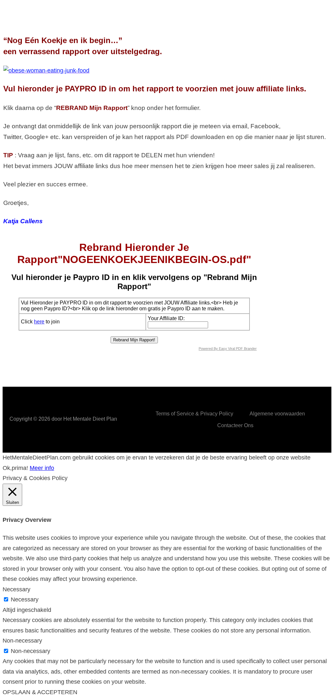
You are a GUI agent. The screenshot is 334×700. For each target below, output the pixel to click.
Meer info (42, 468)
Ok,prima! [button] (15, 468)
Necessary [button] (16, 589)
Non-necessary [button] (22, 640)
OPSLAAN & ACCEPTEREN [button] (40, 692)
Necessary (24, 599)
